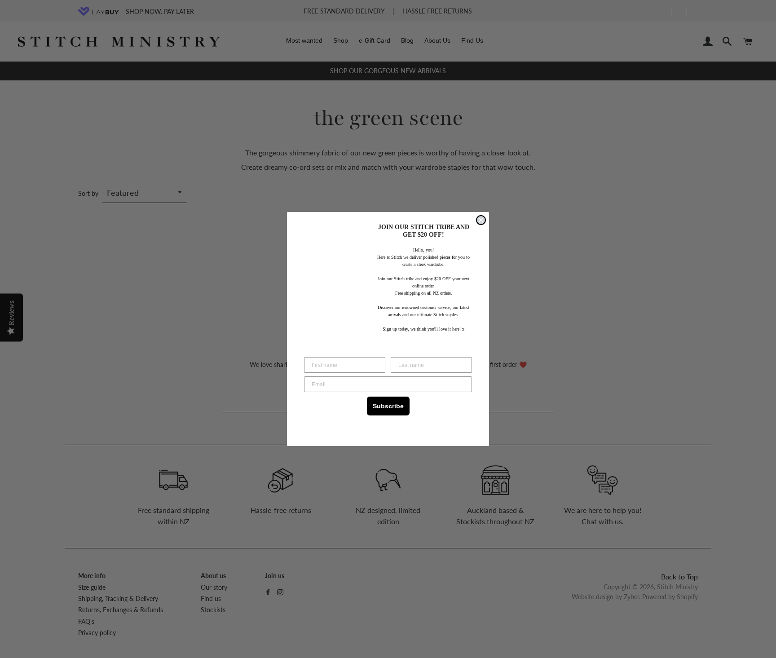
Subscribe (388, 406)
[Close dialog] (480, 220)
